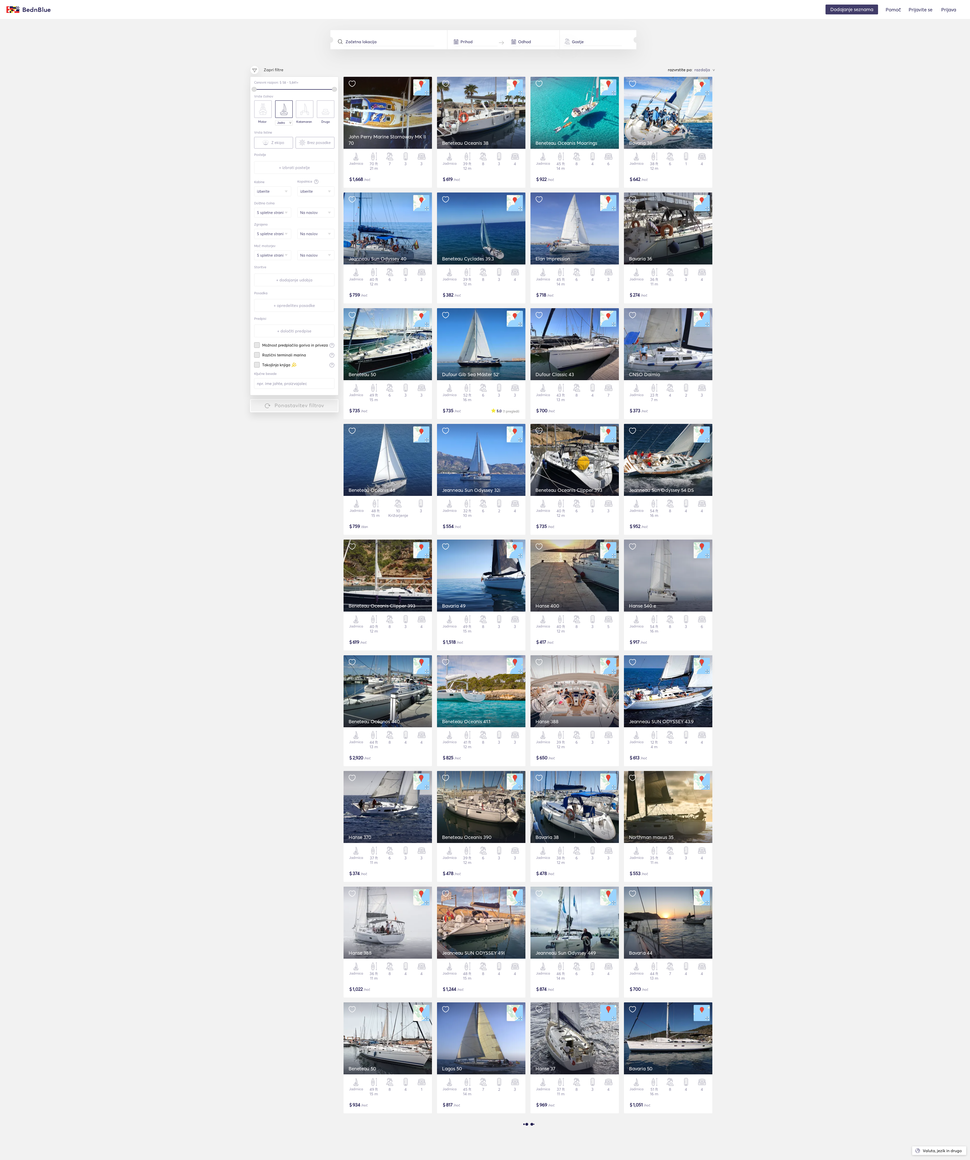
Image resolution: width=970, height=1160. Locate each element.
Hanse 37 (545, 1069)
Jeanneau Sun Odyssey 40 (377, 259)
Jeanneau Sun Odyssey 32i (471, 490)
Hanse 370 (360, 837)
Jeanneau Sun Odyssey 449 (566, 953)
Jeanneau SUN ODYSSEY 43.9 (661, 721)
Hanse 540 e (642, 606)
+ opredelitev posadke (294, 305)
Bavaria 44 (640, 953)
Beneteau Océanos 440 (374, 721)
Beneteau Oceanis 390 (467, 837)
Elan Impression (553, 259)
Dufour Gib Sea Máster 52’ (470, 374)
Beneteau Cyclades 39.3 (468, 259)
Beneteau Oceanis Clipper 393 (569, 490)
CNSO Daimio (644, 374)
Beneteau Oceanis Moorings (566, 143)
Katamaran (304, 122)
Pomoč (893, 10)
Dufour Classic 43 (555, 374)
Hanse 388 (547, 721)
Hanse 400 (547, 606)
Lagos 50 (452, 1069)
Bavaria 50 (640, 1069)
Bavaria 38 (640, 143)
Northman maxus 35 (651, 837)
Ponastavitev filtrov (299, 405)
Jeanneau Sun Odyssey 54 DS (661, 490)
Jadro (281, 123)
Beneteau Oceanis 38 (465, 143)
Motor (262, 122)
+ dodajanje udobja (294, 279)
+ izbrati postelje (294, 167)
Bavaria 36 (640, 259)
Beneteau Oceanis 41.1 (466, 721)
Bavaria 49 (454, 606)
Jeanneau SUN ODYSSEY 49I (473, 953)
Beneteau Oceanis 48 (372, 490)
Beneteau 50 (362, 374)
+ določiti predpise (294, 330)
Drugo (325, 122)
